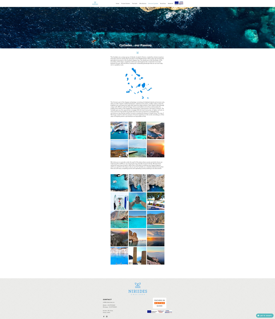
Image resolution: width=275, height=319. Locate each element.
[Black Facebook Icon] (104, 316)
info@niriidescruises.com (109, 302)
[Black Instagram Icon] (107, 316)
